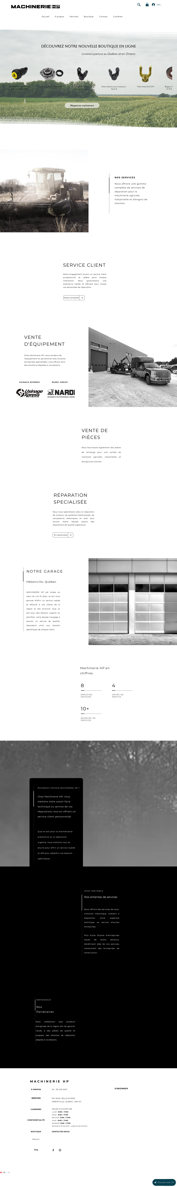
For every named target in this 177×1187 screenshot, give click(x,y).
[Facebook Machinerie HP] (53, 1150)
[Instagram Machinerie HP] (60, 1150)
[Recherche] (139, 4)
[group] (88, 79)
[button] (147, 4)
